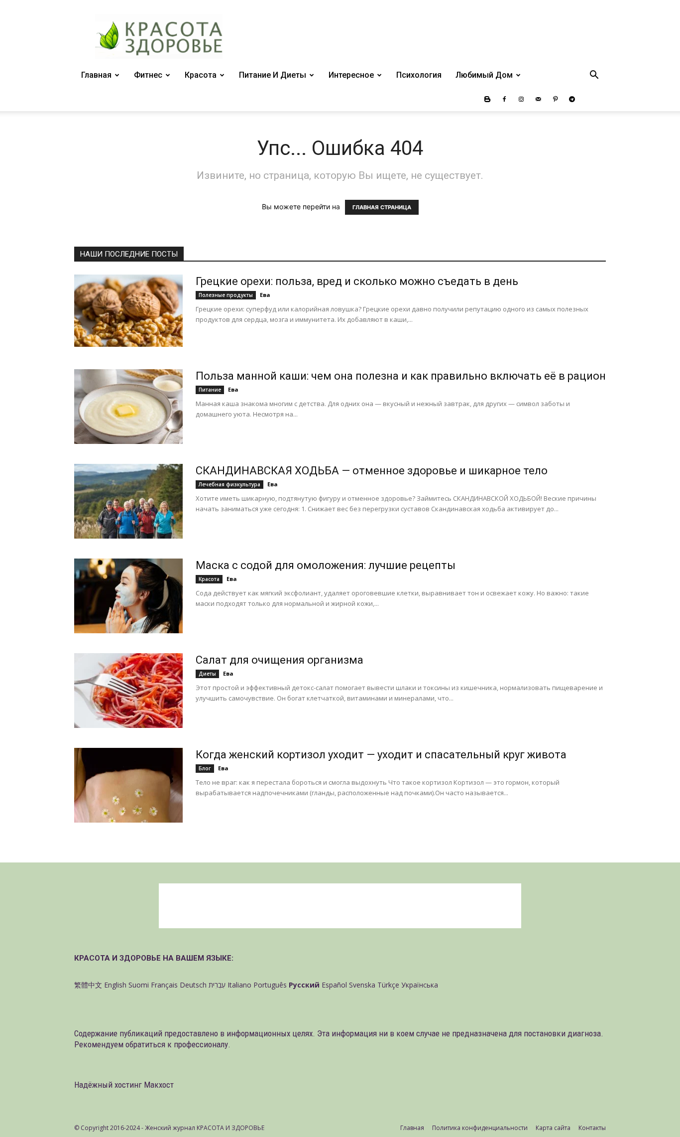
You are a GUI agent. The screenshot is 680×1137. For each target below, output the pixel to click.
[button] (594, 76)
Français (164, 985)
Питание (210, 389)
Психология (419, 75)
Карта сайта (553, 1128)
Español (334, 985)
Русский (304, 985)
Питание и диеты (272, 75)
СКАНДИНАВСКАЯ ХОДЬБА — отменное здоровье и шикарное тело (372, 470)
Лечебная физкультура (229, 484)
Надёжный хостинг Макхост (124, 1085)
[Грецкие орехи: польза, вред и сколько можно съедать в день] (128, 311)
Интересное (351, 75)
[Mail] (538, 99)
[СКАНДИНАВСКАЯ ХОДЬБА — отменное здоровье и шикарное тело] (128, 501)
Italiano (239, 985)
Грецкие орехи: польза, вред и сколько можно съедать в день (357, 281)
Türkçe (388, 985)
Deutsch (193, 985)
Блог (205, 768)
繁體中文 (88, 985)
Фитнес (148, 75)
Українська (419, 985)
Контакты (592, 1128)
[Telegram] (572, 99)
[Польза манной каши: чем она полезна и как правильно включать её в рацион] (128, 406)
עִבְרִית (217, 985)
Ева (265, 294)
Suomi (138, 985)
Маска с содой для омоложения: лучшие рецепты (325, 565)
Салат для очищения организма (279, 660)
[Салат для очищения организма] (128, 690)
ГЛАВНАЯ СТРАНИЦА (381, 207)
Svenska (362, 985)
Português (270, 985)
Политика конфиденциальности (480, 1128)
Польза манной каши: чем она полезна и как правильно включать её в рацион (401, 376)
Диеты (207, 673)
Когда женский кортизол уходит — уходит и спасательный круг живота (381, 754)
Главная (96, 75)
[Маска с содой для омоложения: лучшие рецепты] (128, 596)
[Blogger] (487, 99)
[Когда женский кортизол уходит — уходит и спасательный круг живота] (128, 785)
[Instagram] (521, 99)
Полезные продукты (226, 294)
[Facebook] (504, 99)
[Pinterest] (555, 99)
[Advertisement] (340, 905)
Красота (201, 75)
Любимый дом (484, 75)
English (115, 985)
